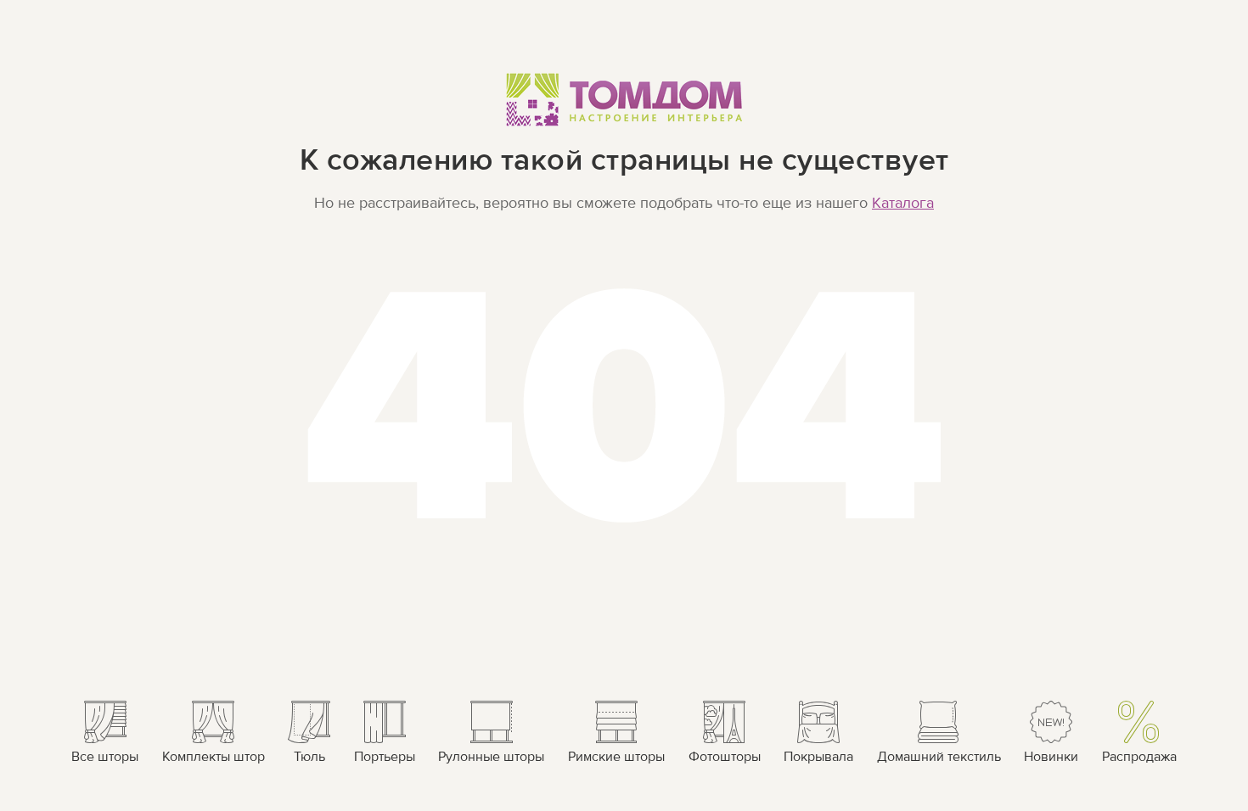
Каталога (903, 203)
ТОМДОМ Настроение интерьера (624, 98)
